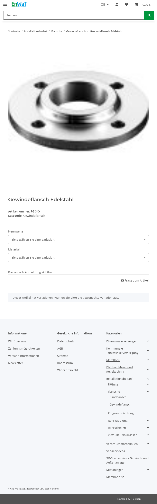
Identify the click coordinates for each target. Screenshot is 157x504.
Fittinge (113, 384)
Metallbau (113, 360)
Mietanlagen (114, 470)
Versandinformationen (23, 356)
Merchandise (115, 477)
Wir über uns (17, 341)
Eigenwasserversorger (121, 341)
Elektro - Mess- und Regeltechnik (119, 369)
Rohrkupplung (118, 420)
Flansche (114, 391)
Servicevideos (115, 451)
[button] (117, 4)
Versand (54, 488)
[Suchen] (149, 15)
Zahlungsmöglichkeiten (24, 348)
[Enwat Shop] (19, 4)
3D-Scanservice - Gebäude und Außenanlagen (127, 460)
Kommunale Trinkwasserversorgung (122, 350)
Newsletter (15, 363)
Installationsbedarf (119, 379)
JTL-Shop (136, 499)
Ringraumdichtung (121, 413)
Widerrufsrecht (67, 370)
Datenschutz (65, 341)
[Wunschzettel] (126, 4)
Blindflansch (118, 397)
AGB (60, 348)
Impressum (65, 363)
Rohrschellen (117, 428)
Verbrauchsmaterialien (122, 444)
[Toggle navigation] (5, 2)
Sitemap (62, 356)
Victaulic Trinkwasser (122, 435)
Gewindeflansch (34, 216)
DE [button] (103, 4)
